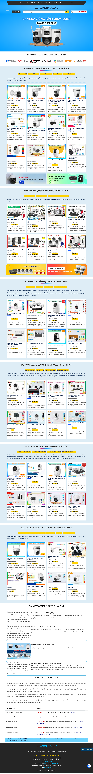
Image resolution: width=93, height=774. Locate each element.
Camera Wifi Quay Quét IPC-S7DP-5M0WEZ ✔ (15, 559)
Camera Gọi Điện (31, 286)
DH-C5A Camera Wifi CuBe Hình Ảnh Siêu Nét (36, 507)
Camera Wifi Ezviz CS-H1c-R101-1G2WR (15, 425)
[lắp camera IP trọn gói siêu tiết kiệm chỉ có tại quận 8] (66, 269)
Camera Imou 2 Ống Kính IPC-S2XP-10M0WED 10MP (16, 507)
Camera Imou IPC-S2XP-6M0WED (56, 345)
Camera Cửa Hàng (51, 751)
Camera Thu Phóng (50, 533)
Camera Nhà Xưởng (61, 751)
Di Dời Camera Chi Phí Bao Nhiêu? (43, 644)
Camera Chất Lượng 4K (62, 370)
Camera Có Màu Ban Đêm (60, 286)
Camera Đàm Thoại (57, 73)
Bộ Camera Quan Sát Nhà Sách (35, 249)
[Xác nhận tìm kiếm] (67, 11)
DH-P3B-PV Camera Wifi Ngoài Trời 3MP (56, 557)
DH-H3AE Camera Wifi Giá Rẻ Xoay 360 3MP (56, 316)
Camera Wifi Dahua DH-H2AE (14, 158)
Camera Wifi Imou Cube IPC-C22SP (76, 422)
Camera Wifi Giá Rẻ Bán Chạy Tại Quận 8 (46, 68)
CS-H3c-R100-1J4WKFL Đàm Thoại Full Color (56, 584)
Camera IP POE (40, 370)
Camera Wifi (30, 2)
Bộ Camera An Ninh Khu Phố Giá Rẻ (56, 218)
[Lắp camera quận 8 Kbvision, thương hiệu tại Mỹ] (11, 61)
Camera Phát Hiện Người (69, 533)
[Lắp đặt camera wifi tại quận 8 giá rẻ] (58, 61)
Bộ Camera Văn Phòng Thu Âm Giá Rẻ (36, 221)
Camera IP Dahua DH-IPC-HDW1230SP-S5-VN (74, 507)
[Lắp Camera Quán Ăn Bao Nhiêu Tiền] (19, 632)
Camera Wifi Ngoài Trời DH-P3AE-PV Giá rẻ (77, 314)
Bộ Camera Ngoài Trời (41, 196)
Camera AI (59, 533)
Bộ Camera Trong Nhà (29, 196)
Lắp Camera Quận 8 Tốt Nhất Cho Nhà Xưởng (46, 528)
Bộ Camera (22, 2)
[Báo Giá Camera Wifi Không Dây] (19, 616)
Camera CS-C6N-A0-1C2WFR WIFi (35, 424)
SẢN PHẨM (15, 11)
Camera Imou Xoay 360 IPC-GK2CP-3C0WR (56, 425)
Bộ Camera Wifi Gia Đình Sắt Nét (76, 248)
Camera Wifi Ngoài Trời (46, 73)
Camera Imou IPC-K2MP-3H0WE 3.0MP (35, 101)
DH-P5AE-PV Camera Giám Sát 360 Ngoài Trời (56, 129)
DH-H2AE (73, 712)
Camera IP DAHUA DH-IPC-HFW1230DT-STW (74, 158)
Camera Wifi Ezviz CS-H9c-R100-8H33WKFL (76, 101)
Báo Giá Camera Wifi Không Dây (42, 613)
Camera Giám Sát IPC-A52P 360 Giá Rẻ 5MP (56, 479)
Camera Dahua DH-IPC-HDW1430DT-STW (56, 507)
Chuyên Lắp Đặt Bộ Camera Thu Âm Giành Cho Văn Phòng (16, 344)
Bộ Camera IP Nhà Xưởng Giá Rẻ (76, 219)
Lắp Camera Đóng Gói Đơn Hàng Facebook (46, 663)
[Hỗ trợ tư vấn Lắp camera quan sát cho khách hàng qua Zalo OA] (89, 766)
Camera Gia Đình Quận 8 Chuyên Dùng (46, 281)
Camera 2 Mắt (44, 2)
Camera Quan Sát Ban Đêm (68, 451)
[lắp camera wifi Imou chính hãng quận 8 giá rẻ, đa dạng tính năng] (70, 61)
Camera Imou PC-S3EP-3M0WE (75, 343)
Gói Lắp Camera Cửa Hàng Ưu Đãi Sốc (46, 446)
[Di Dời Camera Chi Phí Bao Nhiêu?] (19, 650)
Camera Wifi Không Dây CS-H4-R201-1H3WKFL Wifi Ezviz (55, 396)
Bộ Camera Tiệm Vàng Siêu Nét (35, 343)
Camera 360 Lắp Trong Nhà (24, 451)
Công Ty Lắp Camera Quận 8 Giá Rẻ (46, 770)
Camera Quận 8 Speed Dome (25, 533)
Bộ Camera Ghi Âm (52, 196)
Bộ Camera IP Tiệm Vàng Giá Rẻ (15, 219)
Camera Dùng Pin (69, 2)
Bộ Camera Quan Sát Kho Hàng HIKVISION (15, 249)
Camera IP (36, 2)
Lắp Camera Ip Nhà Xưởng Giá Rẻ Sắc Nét (76, 558)
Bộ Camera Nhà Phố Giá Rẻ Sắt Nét (76, 478)
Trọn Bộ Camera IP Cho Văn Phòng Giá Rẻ (36, 397)
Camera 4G (52, 2)
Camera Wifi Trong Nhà (33, 73)
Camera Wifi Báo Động (69, 73)
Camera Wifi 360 (23, 73)
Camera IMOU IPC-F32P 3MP (14, 100)
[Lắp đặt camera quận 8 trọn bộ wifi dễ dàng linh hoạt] (26, 269)
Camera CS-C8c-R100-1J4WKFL (35, 586)
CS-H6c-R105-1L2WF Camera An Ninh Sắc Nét (76, 129)
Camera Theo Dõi (48, 286)
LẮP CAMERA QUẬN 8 (46, 8)
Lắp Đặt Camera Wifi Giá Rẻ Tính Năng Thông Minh (76, 396)
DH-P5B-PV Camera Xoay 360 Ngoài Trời (36, 131)
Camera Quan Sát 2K (50, 370)
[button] (45, 46)
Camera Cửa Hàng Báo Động (54, 451)
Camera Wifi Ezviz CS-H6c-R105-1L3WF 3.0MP (15, 479)
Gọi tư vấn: (78, 12)
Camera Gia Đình (41, 751)
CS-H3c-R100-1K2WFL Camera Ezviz (36, 158)
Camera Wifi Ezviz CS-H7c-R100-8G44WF (35, 477)
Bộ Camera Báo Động (64, 196)
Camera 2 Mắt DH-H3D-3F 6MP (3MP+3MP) (14, 396)
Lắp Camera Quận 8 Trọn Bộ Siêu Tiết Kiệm (46, 191)
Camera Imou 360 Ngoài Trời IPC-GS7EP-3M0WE (76, 587)
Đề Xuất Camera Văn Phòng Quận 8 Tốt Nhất (46, 365)
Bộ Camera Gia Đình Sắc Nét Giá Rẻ (36, 315)
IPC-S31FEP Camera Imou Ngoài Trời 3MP (15, 129)
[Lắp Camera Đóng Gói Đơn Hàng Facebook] (19, 668)
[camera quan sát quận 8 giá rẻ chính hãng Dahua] (34, 61)
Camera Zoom (59, 2)
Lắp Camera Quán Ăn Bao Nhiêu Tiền (44, 627)
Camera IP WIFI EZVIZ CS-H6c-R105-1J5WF (16, 314)
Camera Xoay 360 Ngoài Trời (39, 451)
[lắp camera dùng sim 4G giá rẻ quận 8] (26, 179)
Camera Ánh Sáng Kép (39, 533)
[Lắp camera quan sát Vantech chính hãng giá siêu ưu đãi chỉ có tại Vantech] (46, 61)
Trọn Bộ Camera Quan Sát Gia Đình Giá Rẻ (56, 249)
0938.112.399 (87, 749)
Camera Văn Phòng (31, 751)
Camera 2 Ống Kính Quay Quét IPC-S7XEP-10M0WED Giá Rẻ (56, 101)
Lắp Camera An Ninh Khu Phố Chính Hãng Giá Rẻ (16, 587)
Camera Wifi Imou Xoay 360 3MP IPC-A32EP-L (55, 160)
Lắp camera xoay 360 (30, 370)
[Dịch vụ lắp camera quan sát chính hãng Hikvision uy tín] (22, 61)
